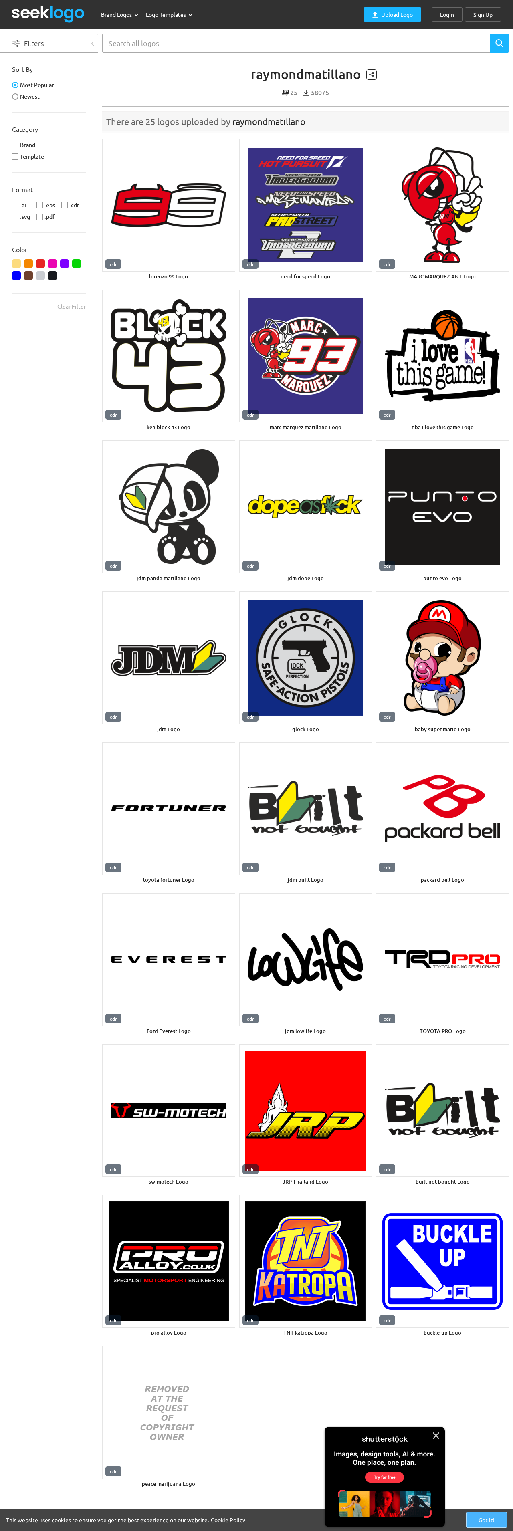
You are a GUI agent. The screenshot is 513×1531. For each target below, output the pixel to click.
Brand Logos (117, 14)
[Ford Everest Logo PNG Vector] (168, 959)
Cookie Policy (228, 1519)
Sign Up (483, 14)
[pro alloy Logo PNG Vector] (168, 1261)
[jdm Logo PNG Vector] (168, 657)
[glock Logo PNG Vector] (305, 657)
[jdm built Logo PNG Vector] (305, 808)
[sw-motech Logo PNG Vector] (168, 1110)
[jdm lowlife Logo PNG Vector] (305, 959)
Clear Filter (71, 306)
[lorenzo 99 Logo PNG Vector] (168, 205)
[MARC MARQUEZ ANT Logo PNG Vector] (442, 205)
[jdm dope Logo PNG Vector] (305, 506)
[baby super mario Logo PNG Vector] (442, 657)
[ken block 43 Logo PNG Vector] (168, 356)
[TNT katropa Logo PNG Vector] (305, 1261)
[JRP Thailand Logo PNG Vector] (305, 1110)
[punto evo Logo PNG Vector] (442, 506)
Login (447, 14)
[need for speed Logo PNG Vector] (305, 205)
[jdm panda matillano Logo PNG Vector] (168, 506)
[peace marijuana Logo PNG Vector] (168, 1412)
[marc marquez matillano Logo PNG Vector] (305, 356)
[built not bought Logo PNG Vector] (442, 1110)
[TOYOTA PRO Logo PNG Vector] (442, 959)
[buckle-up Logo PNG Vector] (442, 1261)
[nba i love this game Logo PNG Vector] (442, 356)
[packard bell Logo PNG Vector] (442, 808)
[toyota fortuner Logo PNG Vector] (168, 808)
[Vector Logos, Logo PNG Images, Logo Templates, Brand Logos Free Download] (48, 14)
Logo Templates (166, 14)
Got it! (487, 1519)
